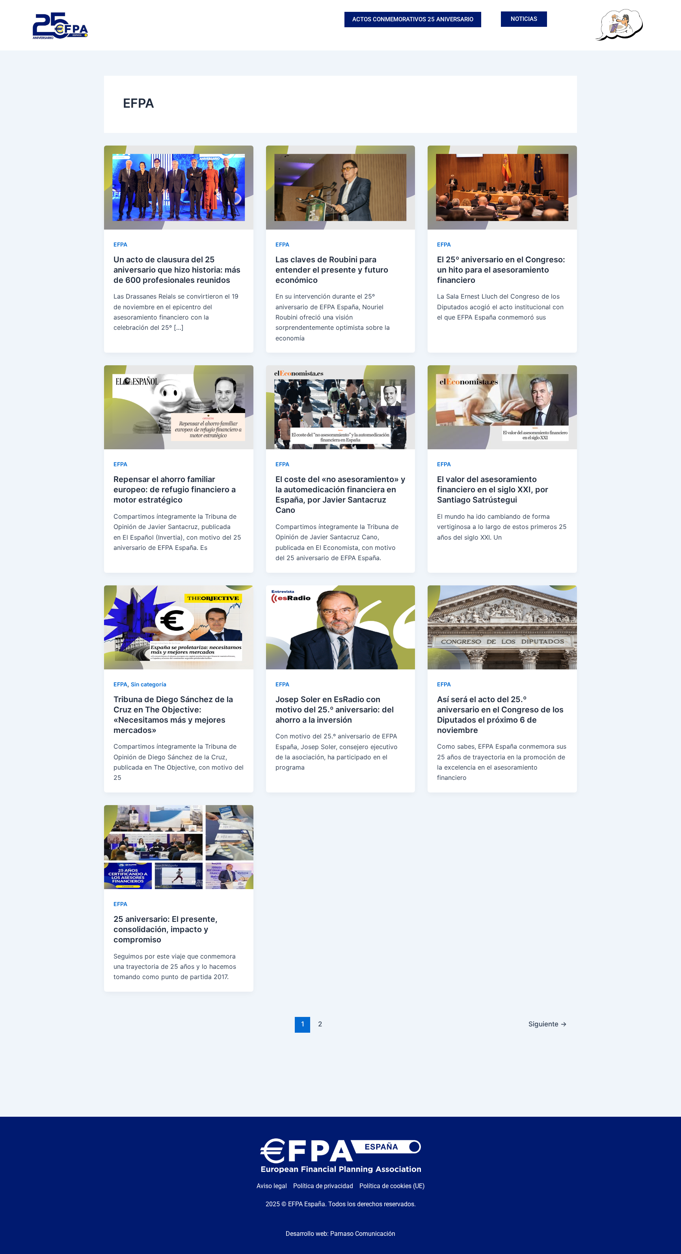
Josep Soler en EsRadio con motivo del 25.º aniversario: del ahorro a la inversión (334, 710)
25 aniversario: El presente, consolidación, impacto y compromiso (166, 929)
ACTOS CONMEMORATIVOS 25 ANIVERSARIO (412, 19)
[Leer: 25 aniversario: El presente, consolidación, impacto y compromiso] (178, 846)
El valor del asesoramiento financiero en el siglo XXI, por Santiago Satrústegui (492, 490)
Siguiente (547, 1024)
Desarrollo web (306, 1233)
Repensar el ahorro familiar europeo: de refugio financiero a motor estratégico (175, 490)
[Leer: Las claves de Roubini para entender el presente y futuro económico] (340, 187)
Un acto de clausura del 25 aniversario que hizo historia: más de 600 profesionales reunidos (177, 270)
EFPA (120, 244)
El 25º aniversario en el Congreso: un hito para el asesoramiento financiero (501, 270)
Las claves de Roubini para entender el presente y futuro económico (331, 270)
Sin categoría (148, 684)
